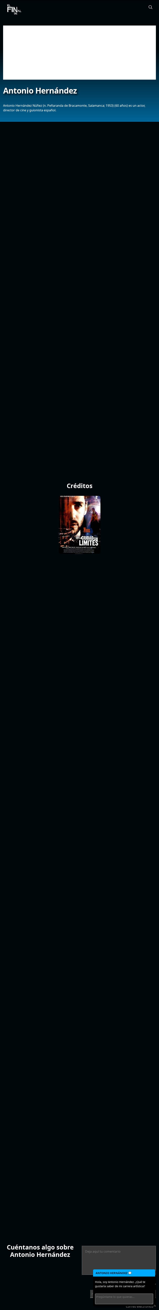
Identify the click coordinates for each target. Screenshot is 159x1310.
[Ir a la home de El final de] (12, 9)
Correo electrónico (141, 1306)
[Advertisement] (79, 53)
